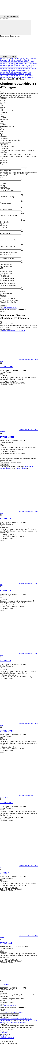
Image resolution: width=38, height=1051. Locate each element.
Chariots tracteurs (15, 72)
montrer (3, 306)
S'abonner (4, 464)
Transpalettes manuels (16, 74)
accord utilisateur (21, 468)
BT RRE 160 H (6, 367)
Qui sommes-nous (6, 1012)
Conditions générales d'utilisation (11, 1019)
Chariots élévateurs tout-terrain (25, 68)
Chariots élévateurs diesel (19, 62)
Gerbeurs (19, 63)
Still (15, 77)
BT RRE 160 (5, 519)
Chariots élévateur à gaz (16, 65)
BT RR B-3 (4, 984)
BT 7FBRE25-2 (6, 803)
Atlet (12, 75)
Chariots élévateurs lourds (17, 67)
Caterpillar (18, 75)
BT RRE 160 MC (7, 437)
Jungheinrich (4, 77)
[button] (19, 46)
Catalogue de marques (18, 1022)
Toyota (19, 77)
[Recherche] (15, 27)
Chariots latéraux (6, 70)
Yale (31, 77)
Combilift (25, 75)
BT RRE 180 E (6, 943)
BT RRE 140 (5, 591)
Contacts (19, 1012)
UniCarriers (26, 77)
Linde (11, 77)
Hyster (30, 75)
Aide (14, 1012)
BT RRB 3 (4, 873)
